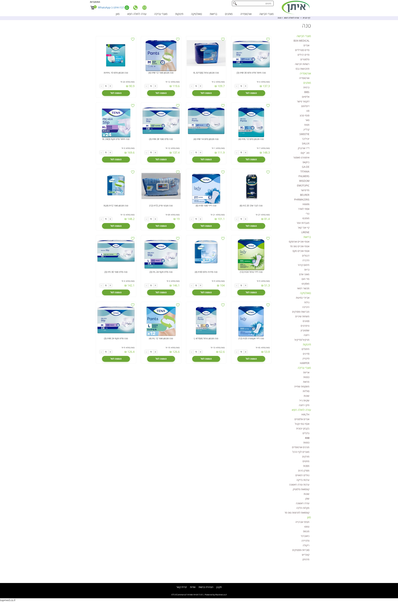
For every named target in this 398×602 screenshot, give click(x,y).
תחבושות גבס (302, 68)
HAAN (306, 204)
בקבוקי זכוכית (302, 428)
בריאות (213, 14)
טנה (307, 438)
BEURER (304, 195)
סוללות (306, 391)
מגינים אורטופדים (300, 447)
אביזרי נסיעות (302, 297)
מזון (118, 14)
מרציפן (306, 559)
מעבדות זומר (303, 223)
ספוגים (306, 321)
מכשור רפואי (303, 288)
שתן (307, 498)
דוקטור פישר (303, 101)
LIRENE (305, 232)
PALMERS (303, 176)
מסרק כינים (303, 470)
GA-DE (305, 167)
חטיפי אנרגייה (302, 522)
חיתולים (305, 349)
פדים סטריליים (302, 50)
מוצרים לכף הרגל (300, 452)
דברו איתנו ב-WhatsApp (111, 7)
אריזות (306, 372)
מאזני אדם (304, 274)
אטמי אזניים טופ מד (299, 246)
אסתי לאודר (303, 209)
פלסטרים (304, 59)
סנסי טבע (304, 115)
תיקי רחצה (304, 405)
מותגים (229, 14)
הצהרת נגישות (206, 587)
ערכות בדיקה (302, 480)
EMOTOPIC (303, 185)
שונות (306, 395)
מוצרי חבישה (266, 14)
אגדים (306, 45)
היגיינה (305, 307)
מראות (306, 381)
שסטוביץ (305, 330)
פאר (307, 120)
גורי (307, 213)
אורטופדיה (246, 14)
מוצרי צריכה (160, 14)
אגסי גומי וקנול (302, 424)
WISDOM (304, 181)
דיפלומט (305, 106)
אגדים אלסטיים (301, 419)
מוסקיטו (305, 283)
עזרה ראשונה (302, 503)
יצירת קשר (181, 587)
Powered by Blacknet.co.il (216, 594)
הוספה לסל (251, 93)
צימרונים (305, 325)
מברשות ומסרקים (300, 311)
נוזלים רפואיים (302, 475)
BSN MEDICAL (301, 40)
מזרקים (305, 456)
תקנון (219, 587)
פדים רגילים (303, 54)
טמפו (306, 526)
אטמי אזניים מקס (301, 251)
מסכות (306, 466)
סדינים (306, 353)
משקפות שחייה (301, 386)
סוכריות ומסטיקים (300, 550)
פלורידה (305, 540)
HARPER (304, 363)
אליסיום (305, 96)
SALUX (305, 143)
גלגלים (306, 433)
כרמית (306, 87)
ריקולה (306, 545)
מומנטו (305, 218)
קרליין (306, 129)
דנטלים (305, 255)
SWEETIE (304, 134)
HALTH (305, 414)
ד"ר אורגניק (303, 148)
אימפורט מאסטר (301, 157)
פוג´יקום (305, 153)
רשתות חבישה (302, 64)
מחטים (306, 461)
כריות (306, 269)
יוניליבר (305, 138)
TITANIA (304, 171)
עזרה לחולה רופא (136, 14)
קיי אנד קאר (303, 227)
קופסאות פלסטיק (301, 489)
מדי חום (305, 279)
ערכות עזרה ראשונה (299, 484)
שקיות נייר (304, 400)
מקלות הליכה (302, 508)
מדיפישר (305, 190)
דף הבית (306, 17)
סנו (307, 110)
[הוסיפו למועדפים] (268, 39)
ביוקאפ (306, 162)
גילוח (306, 302)
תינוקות (179, 14)
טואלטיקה (196, 14)
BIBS (306, 92)
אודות (192, 587)
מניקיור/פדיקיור (301, 339)
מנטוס (306, 531)
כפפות (306, 377)
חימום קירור (303, 265)
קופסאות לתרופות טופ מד (297, 512)
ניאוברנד (305, 536)
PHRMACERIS (301, 199)
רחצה (306, 335)
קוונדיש (305, 554)
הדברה (305, 260)
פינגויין (306, 358)
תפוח (306, 124)
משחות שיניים (302, 316)
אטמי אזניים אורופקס (299, 241)
